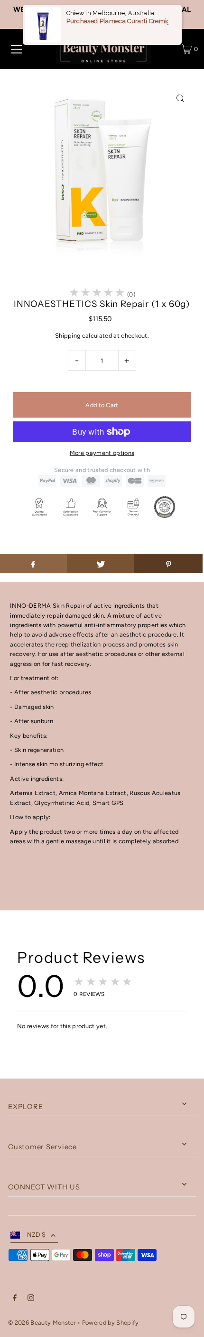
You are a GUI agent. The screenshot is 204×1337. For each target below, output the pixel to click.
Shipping (68, 335)
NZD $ (36, 1234)
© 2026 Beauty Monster (42, 1322)
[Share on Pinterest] (168, 563)
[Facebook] (15, 1299)
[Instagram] (31, 1299)
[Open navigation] (16, 49)
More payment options (102, 452)
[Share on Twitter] (101, 563)
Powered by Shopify (110, 1322)
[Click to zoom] (180, 98)
